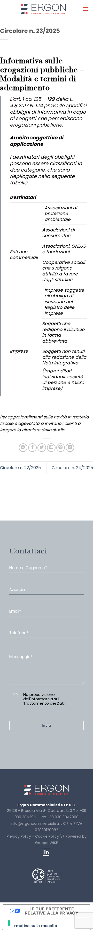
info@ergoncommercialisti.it (36, 823)
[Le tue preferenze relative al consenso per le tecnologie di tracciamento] (9, 923)
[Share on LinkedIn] (70, 447)
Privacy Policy (19, 836)
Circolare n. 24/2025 (72, 468)
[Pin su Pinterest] (60, 447)
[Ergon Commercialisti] (43, 9)
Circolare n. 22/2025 (20, 468)
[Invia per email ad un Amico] (51, 447)
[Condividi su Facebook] (32, 447)
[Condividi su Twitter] (41, 447)
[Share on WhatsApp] (23, 447)
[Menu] (85, 9)
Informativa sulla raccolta (31, 925)
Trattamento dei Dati (44, 703)
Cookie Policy (47, 836)
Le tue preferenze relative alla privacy (52, 911)
